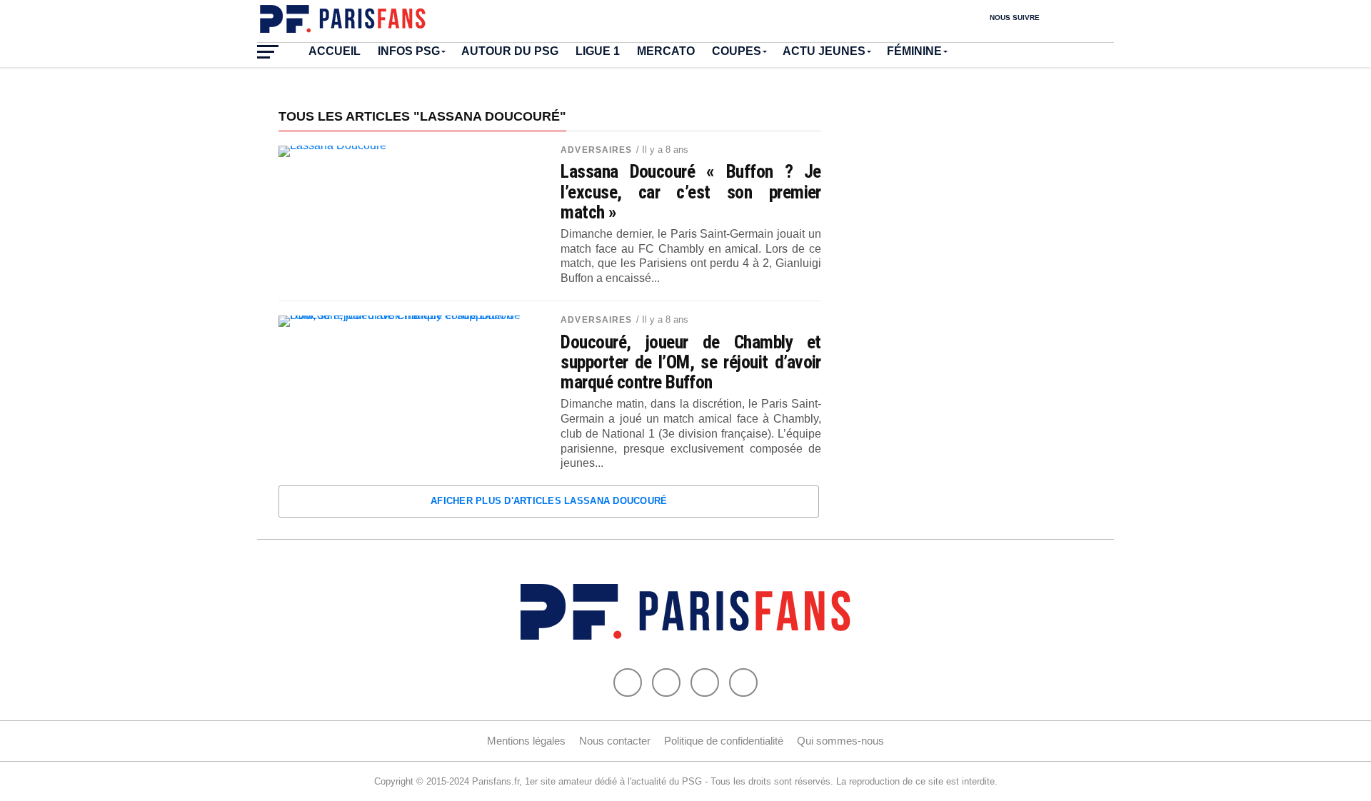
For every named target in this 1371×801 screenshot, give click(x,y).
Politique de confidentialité (723, 741)
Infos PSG (409, 51)
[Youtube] (704, 682)
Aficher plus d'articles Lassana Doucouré (549, 500)
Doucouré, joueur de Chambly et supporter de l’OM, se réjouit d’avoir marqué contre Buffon (691, 362)
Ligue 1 (598, 51)
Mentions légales (526, 741)
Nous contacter (615, 741)
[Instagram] (743, 682)
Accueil (334, 51)
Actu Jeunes (824, 51)
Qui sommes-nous (840, 741)
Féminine (914, 51)
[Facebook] (627, 682)
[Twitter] (666, 682)
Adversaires (596, 150)
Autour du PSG (509, 51)
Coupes (736, 51)
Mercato (666, 51)
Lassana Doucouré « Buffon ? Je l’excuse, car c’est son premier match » (691, 191)
